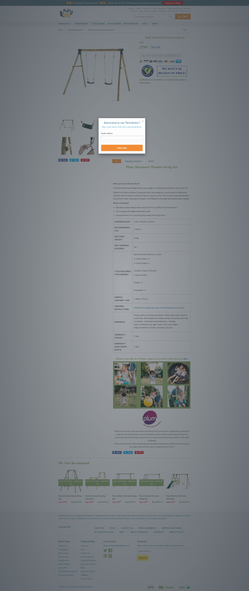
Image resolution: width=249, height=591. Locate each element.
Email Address (107, 133)
